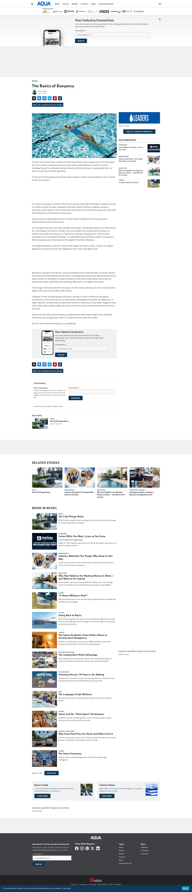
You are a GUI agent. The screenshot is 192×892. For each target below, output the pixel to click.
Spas (60, 692)
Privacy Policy (103, 884)
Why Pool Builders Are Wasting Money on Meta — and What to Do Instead (131, 172)
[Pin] (55, 98)
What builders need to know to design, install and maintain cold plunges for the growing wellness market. (87, 521)
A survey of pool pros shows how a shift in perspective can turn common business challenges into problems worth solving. (87, 738)
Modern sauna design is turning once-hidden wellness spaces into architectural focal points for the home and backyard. (84, 642)
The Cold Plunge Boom (59, 421)
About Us (74, 884)
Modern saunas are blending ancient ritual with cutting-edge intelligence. (82, 758)
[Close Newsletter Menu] (159, 19)
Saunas (61, 613)
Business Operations (66, 652)
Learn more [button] (66, 888)
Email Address (80, 30)
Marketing (123, 168)
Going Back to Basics (70, 615)
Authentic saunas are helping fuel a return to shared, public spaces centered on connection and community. (84, 719)
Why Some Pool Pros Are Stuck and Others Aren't (85, 733)
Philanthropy (63, 672)
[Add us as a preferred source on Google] (60, 98)
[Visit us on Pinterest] (87, 848)
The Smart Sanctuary (70, 753)
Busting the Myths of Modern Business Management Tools (142, 493)
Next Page (51, 773)
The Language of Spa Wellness (75, 694)
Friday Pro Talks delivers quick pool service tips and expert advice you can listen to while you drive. (87, 544)
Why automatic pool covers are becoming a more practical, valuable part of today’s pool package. (87, 600)
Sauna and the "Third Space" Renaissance (81, 714)
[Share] (39, 98)
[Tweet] (50, 98)
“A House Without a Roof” (129, 182)
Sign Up (81, 41)
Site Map (118, 884)
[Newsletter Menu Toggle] (160, 3)
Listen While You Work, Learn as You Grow (131, 148)
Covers (121, 180)
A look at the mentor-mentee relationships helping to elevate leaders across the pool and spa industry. (86, 563)
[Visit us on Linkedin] (98, 848)
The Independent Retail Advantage (78, 654)
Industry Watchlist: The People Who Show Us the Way (131, 160)
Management (124, 156)
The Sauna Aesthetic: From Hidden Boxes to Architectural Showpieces (82, 636)
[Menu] (32, 3)
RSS (111, 884)
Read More (107, 796)
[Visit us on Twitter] (92, 848)
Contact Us (83, 884)
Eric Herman (42, 91)
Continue (75, 398)
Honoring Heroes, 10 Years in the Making (81, 674)
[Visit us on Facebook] (77, 848)
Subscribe (93, 884)
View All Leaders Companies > (139, 132)
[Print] (34, 98)
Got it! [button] (185, 888)
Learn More (42, 796)
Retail (35, 81)
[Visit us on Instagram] (82, 848)
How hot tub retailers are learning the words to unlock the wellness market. (85, 699)
